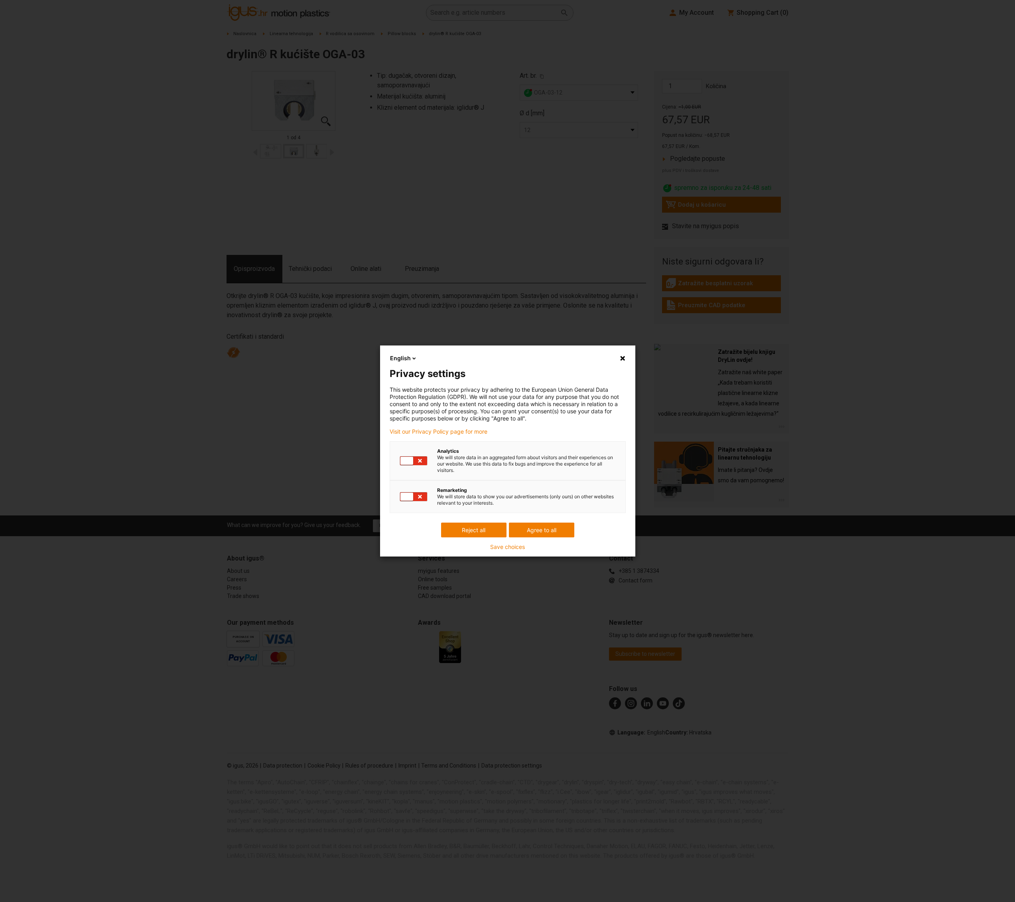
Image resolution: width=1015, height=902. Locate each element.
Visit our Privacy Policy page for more (438, 431)
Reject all (473, 530)
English (400, 358)
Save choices (507, 547)
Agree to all (541, 530)
